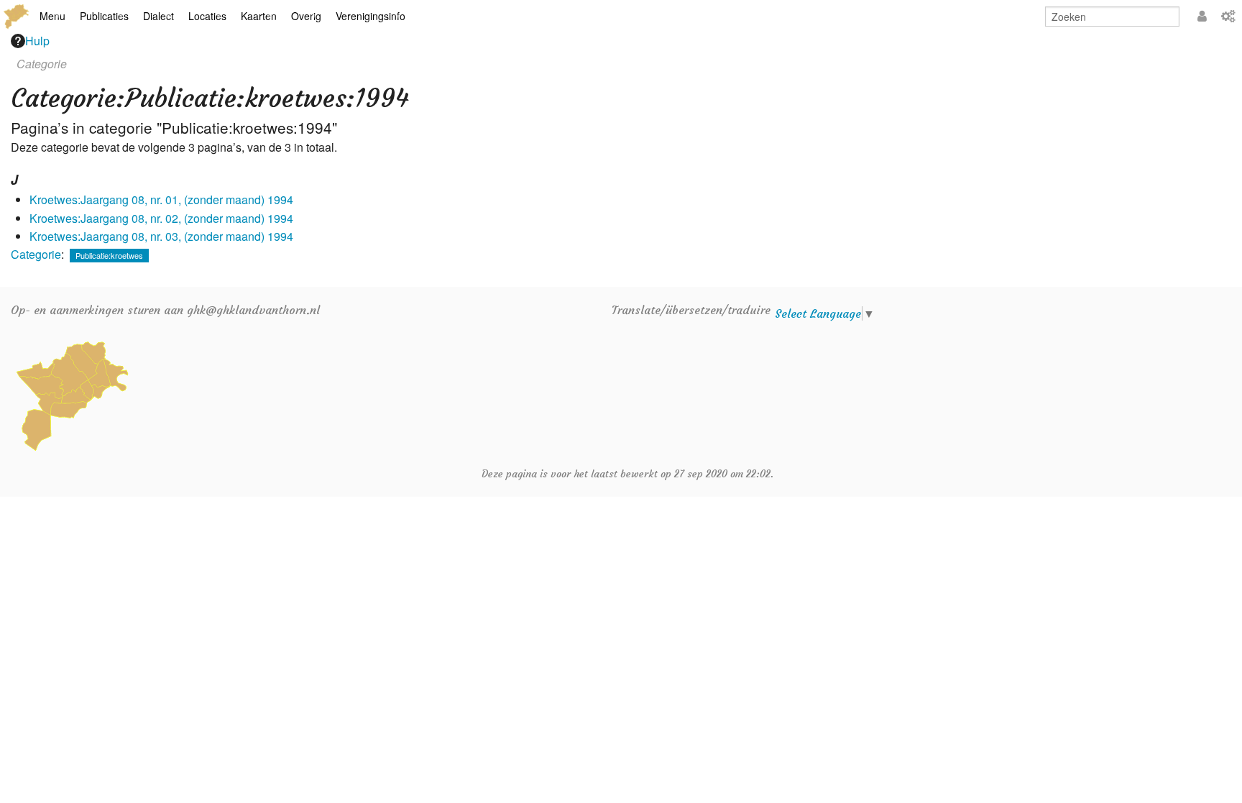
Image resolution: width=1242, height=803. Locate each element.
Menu (52, 16)
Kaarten (259, 16)
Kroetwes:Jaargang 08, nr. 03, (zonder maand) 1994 (161, 236)
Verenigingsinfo (370, 16)
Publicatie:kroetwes (109, 255)
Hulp (37, 40)
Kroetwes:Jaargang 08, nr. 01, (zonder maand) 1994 (161, 199)
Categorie (36, 254)
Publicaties (104, 16)
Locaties (207, 16)
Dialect (158, 16)
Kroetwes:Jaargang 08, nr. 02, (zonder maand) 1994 (161, 218)
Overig (306, 16)
